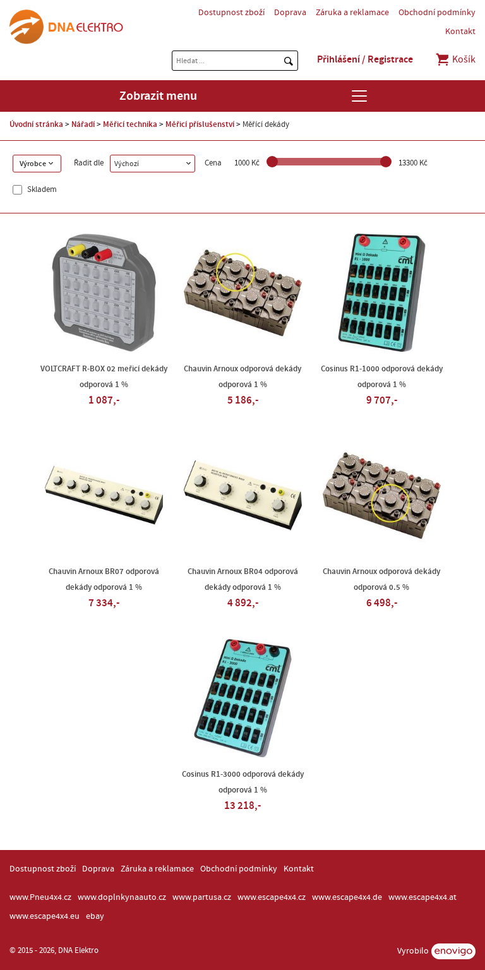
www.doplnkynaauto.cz (122, 897)
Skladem (41, 190)
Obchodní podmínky (437, 13)
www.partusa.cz (201, 897)
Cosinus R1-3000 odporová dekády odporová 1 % (243, 782)
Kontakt (460, 32)
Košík (463, 59)
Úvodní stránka (36, 124)
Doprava (290, 13)
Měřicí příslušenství (199, 124)
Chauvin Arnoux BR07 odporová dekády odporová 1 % (104, 579)
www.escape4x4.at (422, 897)
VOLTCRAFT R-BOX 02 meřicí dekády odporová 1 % (103, 376)
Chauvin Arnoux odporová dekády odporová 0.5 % (381, 579)
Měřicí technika (130, 124)
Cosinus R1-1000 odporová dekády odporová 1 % (382, 376)
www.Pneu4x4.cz (40, 897)
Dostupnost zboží (231, 13)
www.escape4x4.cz (271, 897)
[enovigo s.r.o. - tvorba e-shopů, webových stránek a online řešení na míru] (453, 951)
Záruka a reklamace (352, 13)
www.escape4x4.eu (44, 916)
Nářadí (83, 124)
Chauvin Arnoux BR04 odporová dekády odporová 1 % (243, 579)
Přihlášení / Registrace (365, 59)
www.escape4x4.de (347, 897)
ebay (95, 916)
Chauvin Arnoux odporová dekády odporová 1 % (242, 376)
